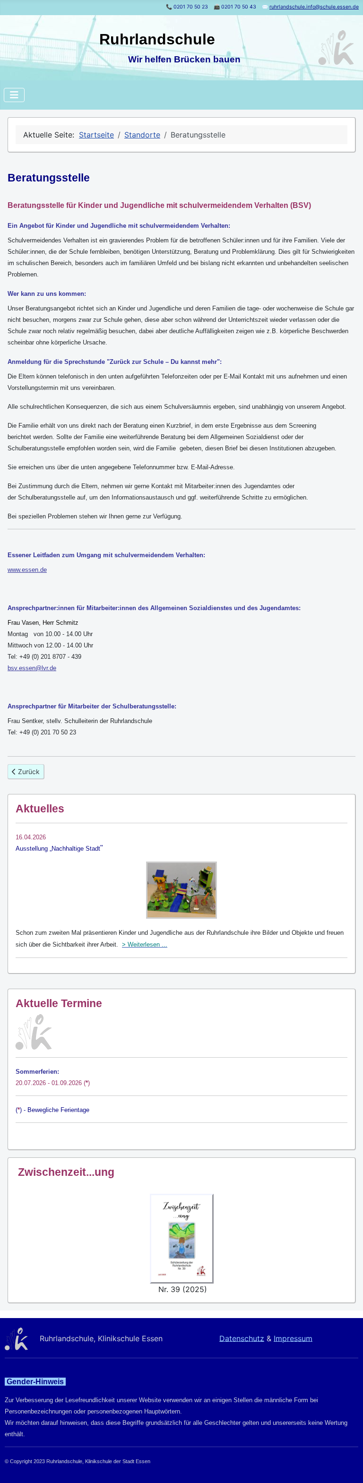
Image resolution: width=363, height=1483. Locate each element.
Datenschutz (241, 1338)
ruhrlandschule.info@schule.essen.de (314, 7)
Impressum (293, 1338)
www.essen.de (27, 569)
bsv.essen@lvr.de (32, 668)
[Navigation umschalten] (14, 95)
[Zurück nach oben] (345, 1467)
